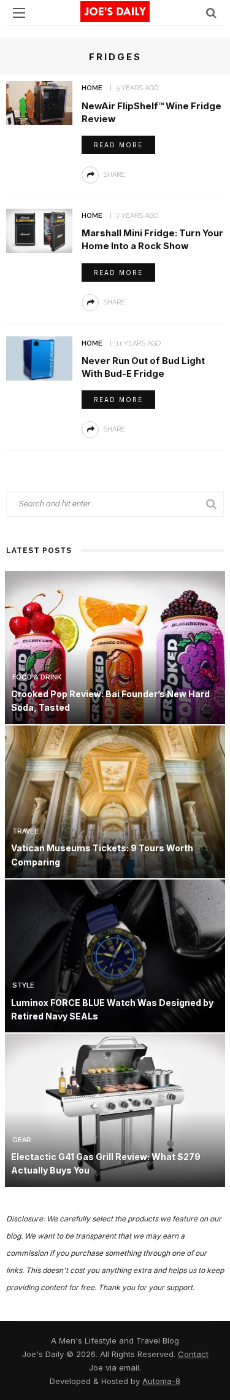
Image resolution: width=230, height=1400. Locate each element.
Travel (25, 831)
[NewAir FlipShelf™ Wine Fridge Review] (39, 102)
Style (23, 985)
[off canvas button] (19, 13)
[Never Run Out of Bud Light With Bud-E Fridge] (39, 357)
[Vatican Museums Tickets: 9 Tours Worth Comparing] (115, 800)
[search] (211, 12)
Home (92, 88)
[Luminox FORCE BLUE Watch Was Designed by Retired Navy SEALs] (115, 955)
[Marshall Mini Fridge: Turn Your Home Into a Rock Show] (39, 229)
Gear (21, 1140)
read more (118, 145)
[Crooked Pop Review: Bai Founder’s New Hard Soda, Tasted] (115, 646)
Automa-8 (161, 1381)
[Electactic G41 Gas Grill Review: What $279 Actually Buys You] (115, 1109)
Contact (193, 1354)
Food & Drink (36, 677)
